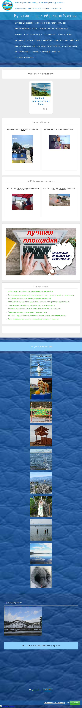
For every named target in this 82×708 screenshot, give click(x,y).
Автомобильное (58, 23)
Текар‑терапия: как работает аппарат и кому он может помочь (31, 305)
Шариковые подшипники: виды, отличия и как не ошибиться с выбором (34, 309)
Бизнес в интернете (55, 46)
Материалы (74, 40)
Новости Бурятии (22, 52)
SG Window (74, 703)
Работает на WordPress (54, 703)
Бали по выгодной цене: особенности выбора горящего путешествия (33, 319)
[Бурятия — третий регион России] (7, 5)
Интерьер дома (38, 46)
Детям (68, 34)
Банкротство (56, 9)
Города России (70, 46)
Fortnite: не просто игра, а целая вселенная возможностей (29, 298)
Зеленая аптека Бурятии (25, 58)
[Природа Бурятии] (23, 621)
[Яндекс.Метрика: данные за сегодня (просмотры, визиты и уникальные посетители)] (7, 706)
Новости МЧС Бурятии (40, 52)
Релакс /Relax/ (43, 9)
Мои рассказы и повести (26, 9)
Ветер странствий (23, 29)
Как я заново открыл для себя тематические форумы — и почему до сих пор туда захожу (41, 295)
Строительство (61, 29)
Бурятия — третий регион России (45, 16)
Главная (18, 3)
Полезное (38, 23)
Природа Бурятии (56, 3)
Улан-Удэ (27, 3)
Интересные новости (24, 23)
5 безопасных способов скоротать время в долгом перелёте (30, 291)
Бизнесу (27, 46)
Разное (52, 40)
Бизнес (47, 23)
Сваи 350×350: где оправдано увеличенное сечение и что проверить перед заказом (38, 302)
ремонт (35, 29)
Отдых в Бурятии (47, 29)
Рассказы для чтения (24, 40)
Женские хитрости (23, 34)
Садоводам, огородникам (43, 34)
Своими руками (41, 40)
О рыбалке (60, 34)
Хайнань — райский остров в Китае (41, 101)
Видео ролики (62, 40)
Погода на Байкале (40, 3)
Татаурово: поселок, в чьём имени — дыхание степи (27, 312)
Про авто (19, 46)
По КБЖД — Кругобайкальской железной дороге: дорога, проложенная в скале (37, 315)
